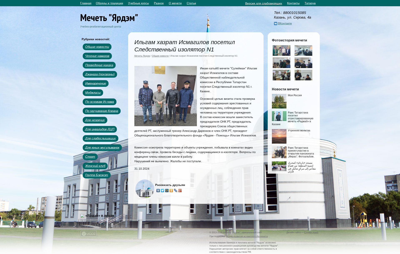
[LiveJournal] (176, 190)
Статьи (191, 3)
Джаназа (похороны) (100, 74)
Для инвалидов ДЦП (99, 129)
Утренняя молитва (299, 130)
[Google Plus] (180, 190)
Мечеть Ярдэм (142, 56)
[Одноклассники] (171, 190)
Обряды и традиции (109, 3)
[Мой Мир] (167, 190)
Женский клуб (95, 166)
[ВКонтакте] (158, 190)
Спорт (90, 156)
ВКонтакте (285, 23)
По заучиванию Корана (101, 111)
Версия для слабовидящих (263, 3)
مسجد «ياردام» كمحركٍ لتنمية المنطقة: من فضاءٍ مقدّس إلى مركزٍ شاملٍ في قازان (302, 167)
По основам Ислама (99, 101)
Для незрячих (95, 120)
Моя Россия (295, 95)
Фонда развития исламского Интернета (247, 236)
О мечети (175, 3)
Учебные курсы (138, 3)
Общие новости (97, 47)
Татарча (310, 3)
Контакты (293, 3)
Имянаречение (95, 83)
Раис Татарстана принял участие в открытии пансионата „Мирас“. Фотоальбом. (301, 152)
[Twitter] (162, 190)
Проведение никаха (99, 65)
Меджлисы (93, 92)
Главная (85, 3)
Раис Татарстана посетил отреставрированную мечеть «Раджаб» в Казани (292, 118)
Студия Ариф (311, 232)
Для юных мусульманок (102, 147)
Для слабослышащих (100, 138)
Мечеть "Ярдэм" (109, 17)
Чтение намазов (97, 56)
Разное (159, 3)
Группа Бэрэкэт (96, 175)
